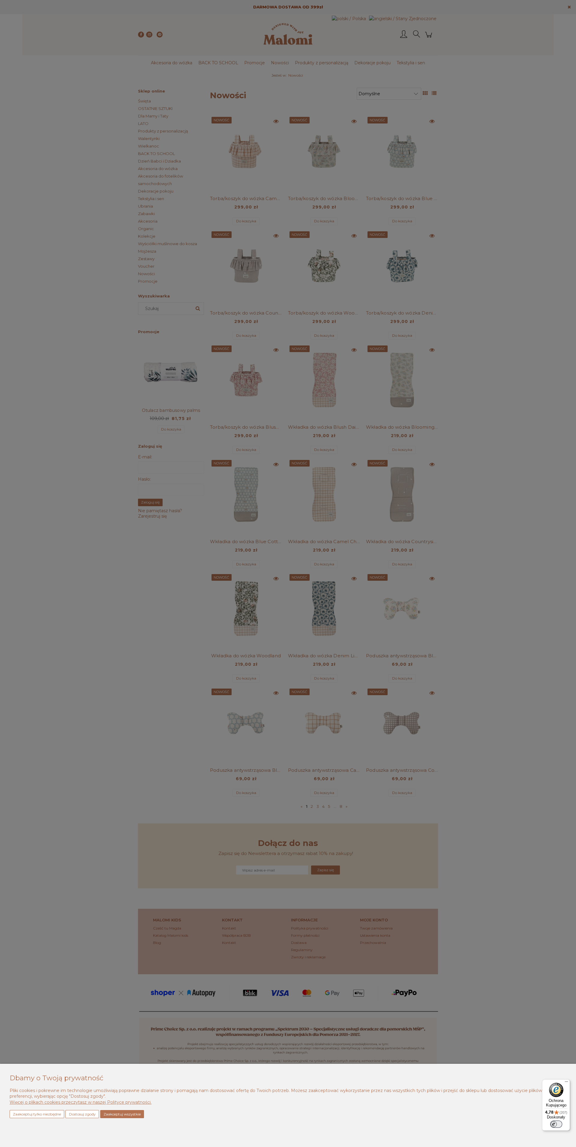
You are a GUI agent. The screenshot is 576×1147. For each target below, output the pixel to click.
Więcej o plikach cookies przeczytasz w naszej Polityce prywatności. (81, 1102)
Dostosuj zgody (82, 1114)
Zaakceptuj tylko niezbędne (37, 1114)
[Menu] (566, 1083)
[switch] (556, 1124)
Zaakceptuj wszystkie (122, 1114)
